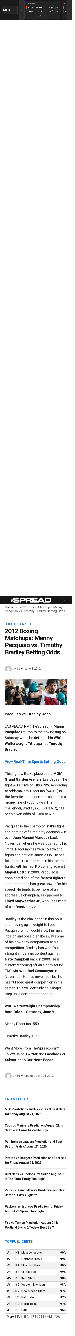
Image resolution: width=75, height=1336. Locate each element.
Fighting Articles (21, 624)
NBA (26, 1316)
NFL (17, 1316)
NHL (58, 1316)
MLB (50, 1316)
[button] (7, 600)
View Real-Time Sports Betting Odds (35, 761)
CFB (33, 1316)
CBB (41, 1316)
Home (9, 607)
